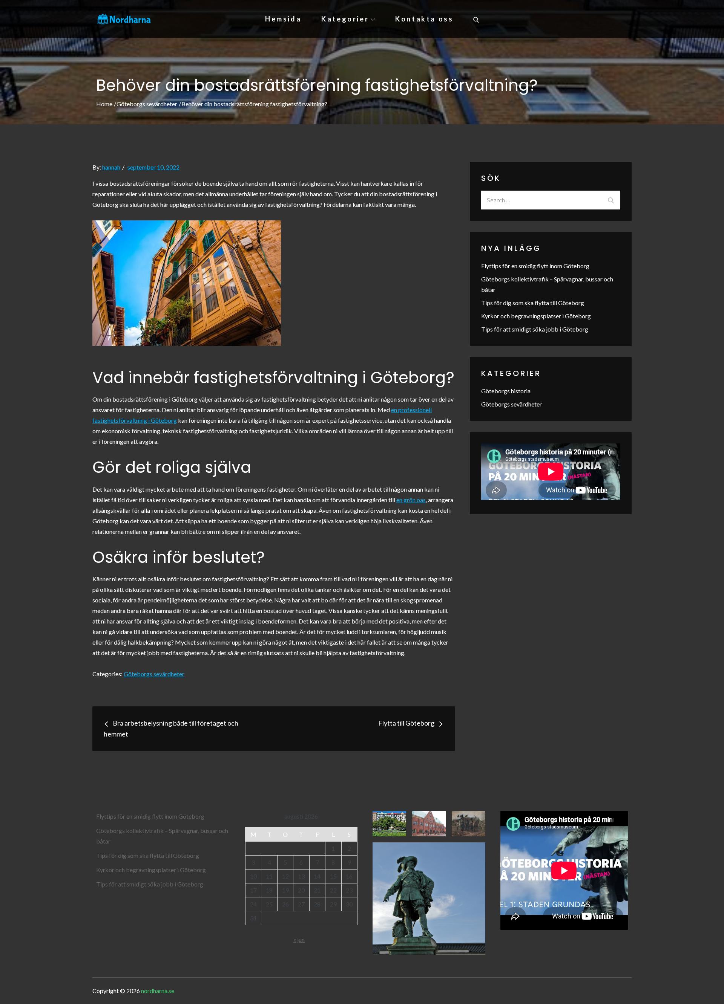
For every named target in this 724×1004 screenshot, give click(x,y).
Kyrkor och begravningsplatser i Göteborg (536, 315)
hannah (111, 167)
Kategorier (345, 19)
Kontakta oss (424, 19)
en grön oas (411, 499)
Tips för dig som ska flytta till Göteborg (532, 302)
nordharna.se (157, 990)
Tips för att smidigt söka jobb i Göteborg (534, 329)
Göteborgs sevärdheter (154, 673)
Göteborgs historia (506, 390)
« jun (299, 939)
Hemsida (283, 19)
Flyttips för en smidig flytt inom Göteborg (535, 265)
